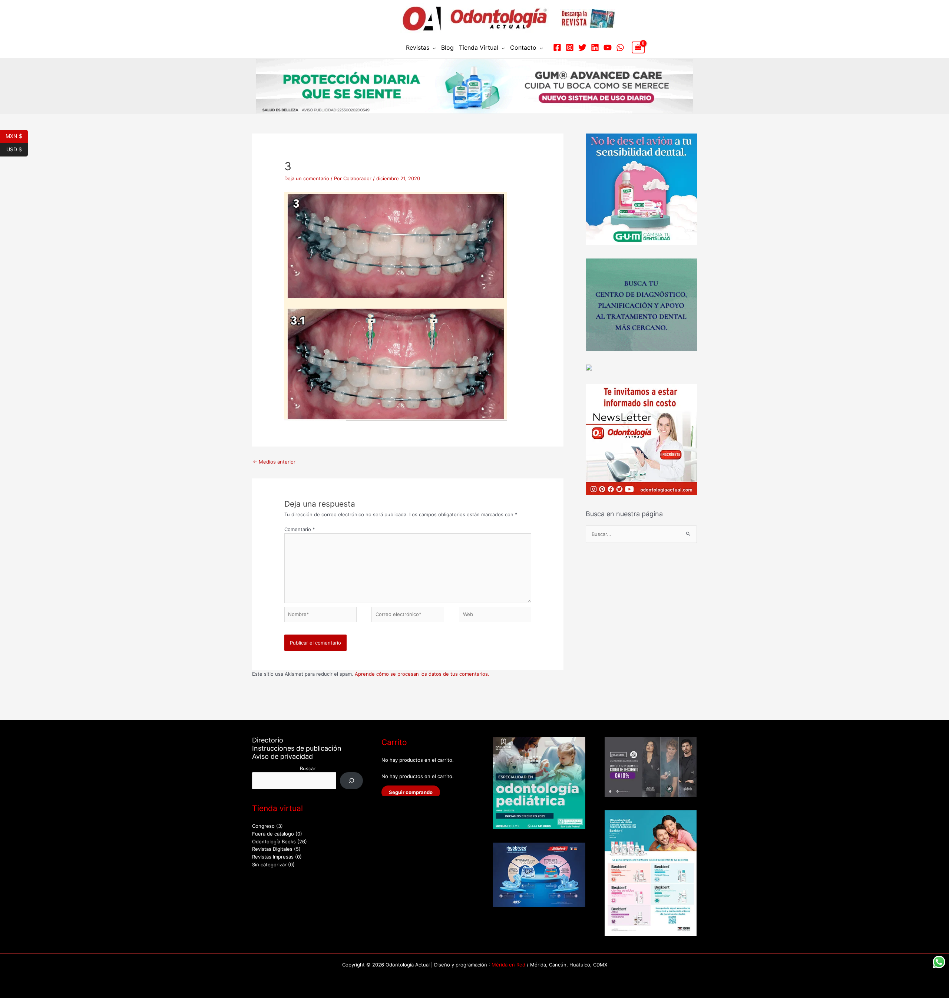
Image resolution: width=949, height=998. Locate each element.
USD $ (17, 148)
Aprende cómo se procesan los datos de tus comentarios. (422, 674)
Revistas (417, 47)
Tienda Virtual (478, 47)
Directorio (267, 740)
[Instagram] (570, 47)
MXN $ (17, 135)
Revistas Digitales (272, 849)
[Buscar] (351, 780)
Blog (447, 47)
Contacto (523, 47)
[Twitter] (582, 47)
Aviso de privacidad (282, 756)
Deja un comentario (306, 178)
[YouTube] (608, 47)
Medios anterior (274, 462)
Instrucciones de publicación (296, 748)
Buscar (307, 768)
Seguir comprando (411, 792)
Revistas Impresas (273, 857)
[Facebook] (557, 47)
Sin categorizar (269, 864)
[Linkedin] (595, 47)
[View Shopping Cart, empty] (638, 47)
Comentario (299, 529)
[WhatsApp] (620, 47)
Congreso (263, 826)
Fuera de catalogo (273, 834)
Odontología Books (274, 841)
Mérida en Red (508, 965)
